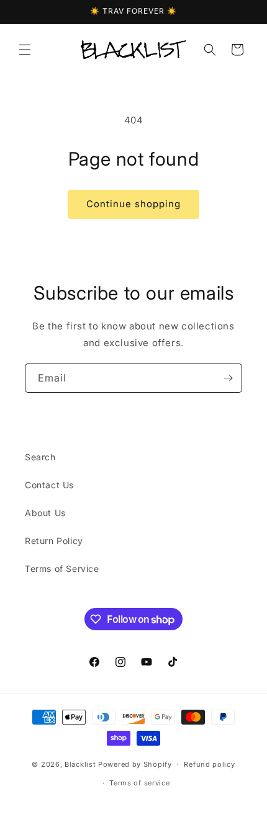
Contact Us (49, 485)
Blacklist (80, 764)
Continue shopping (133, 204)
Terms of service (139, 783)
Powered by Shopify (135, 764)
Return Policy (54, 540)
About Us (45, 512)
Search (40, 457)
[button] (24, 49)
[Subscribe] (228, 378)
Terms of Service (62, 568)
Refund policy (209, 764)
